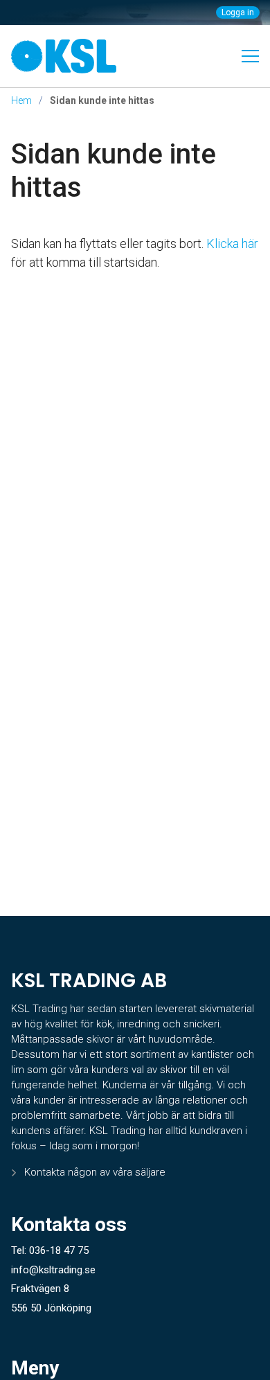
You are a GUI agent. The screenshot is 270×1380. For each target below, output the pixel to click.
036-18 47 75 (59, 1250)
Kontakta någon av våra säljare (94, 1172)
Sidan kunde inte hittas (113, 171)
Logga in (238, 12)
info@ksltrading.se (53, 1270)
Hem (21, 100)
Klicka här (232, 243)
